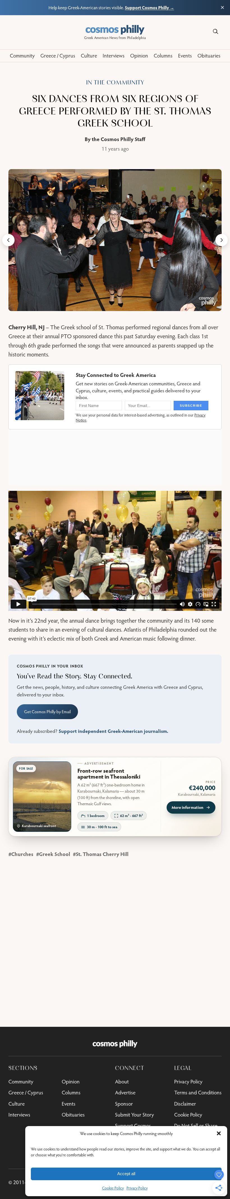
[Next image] (221, 240)
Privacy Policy (137, 1188)
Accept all (126, 1173)
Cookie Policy (113, 1188)
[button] (219, 1133)
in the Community (115, 82)
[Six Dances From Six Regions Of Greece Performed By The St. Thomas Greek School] (115, 240)
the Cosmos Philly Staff (118, 138)
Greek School (54, 853)
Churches (22, 853)
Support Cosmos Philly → (149, 7)
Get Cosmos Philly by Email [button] (47, 711)
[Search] (215, 31)
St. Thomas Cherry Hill (102, 853)
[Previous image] (8, 240)
